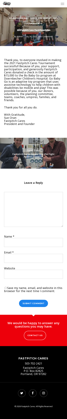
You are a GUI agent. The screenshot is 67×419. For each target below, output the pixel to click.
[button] (62, 3)
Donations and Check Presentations (33, 18)
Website (9, 268)
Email (9, 252)
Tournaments (33, 23)
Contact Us (35, 335)
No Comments (46, 36)
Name (9, 236)
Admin (20, 36)
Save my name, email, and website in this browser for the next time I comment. (33, 289)
